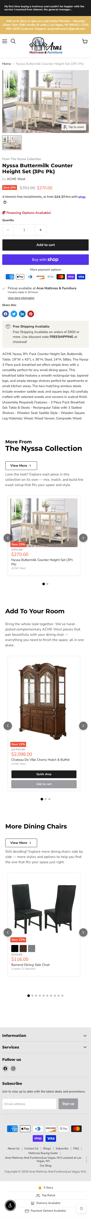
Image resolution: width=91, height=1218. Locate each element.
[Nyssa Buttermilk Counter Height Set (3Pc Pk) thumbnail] (11, 143)
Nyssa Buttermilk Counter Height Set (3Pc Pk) (42, 562)
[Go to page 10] (62, 996)
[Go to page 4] (40, 996)
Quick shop (43, 774)
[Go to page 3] (49, 799)
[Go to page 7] (51, 996)
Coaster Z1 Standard (23, 968)
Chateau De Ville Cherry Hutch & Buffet (40, 759)
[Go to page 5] (44, 996)
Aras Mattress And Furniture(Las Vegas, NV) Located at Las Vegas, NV (43, 1159)
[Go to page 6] (47, 996)
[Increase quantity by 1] (40, 230)
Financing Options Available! (28, 213)
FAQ (76, 1149)
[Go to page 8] (55, 996)
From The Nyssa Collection (21, 159)
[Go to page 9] (59, 996)
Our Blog (45, 1166)
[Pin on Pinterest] (30, 314)
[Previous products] (8, 538)
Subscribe (62, 1149)
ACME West (16, 179)
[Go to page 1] (43, 584)
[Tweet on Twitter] (14, 314)
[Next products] (83, 538)
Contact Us (31, 1149)
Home (6, 64)
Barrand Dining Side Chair (30, 965)
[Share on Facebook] (5, 314)
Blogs (47, 1149)
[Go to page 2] (47, 584)
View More (18, 465)
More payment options (45, 269)
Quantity (8, 220)
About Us (13, 1149)
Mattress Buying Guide (43, 1153)
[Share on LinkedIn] (22, 314)
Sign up (68, 1103)
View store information (21, 298)
